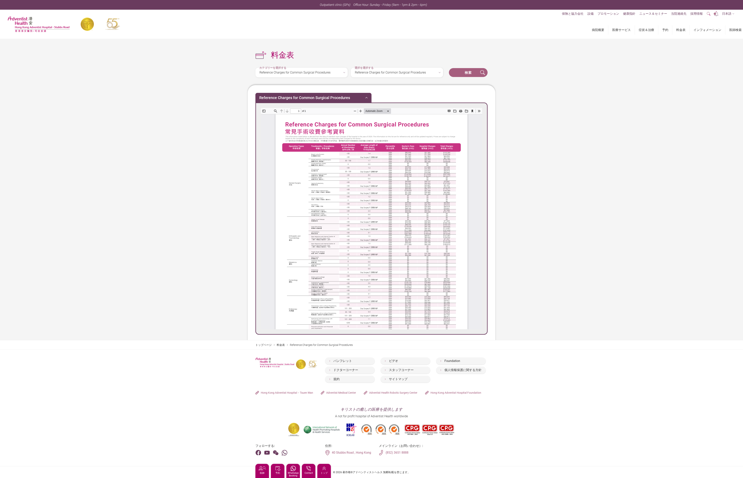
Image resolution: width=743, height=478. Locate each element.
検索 (468, 72)
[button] (728, 14)
